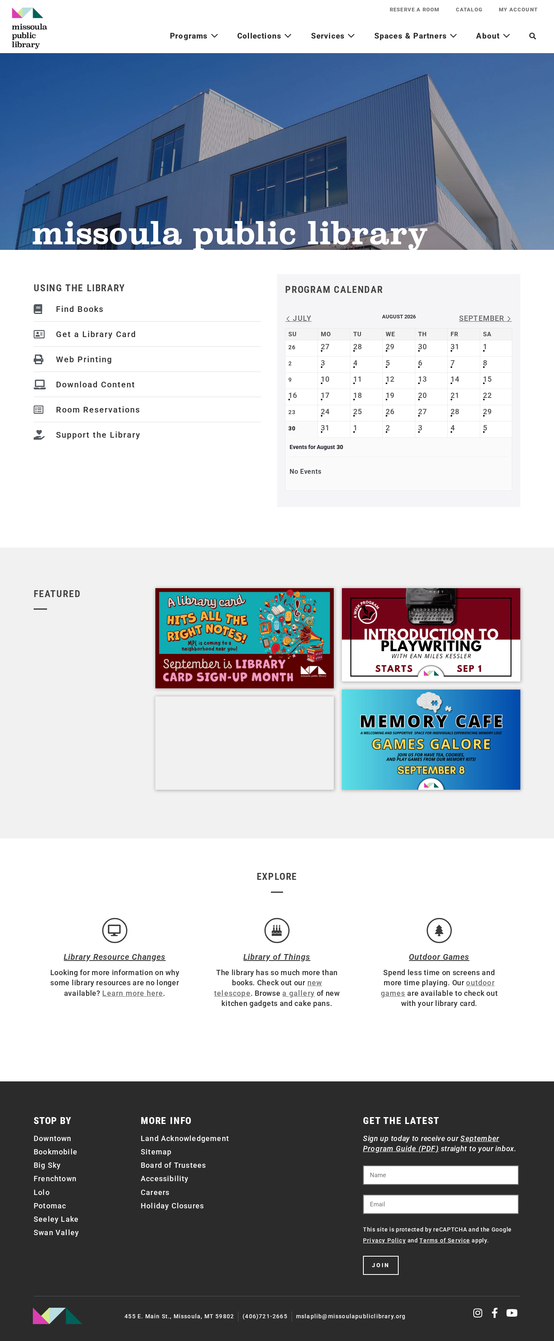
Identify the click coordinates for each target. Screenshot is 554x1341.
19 (390, 395)
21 (455, 395)
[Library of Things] (277, 930)
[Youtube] (512, 1313)
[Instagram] (478, 1313)
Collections (260, 36)
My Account (518, 9)
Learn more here (132, 993)
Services (329, 36)
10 (325, 379)
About (489, 36)
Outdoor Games (439, 957)
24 (325, 411)
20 (422, 395)
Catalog (469, 9)
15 (487, 379)
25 (357, 411)
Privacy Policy (384, 1240)
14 (455, 379)
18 (357, 395)
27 (325, 346)
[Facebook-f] (495, 1313)
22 (487, 395)
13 (422, 379)
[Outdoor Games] (439, 930)
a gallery (298, 993)
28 (357, 346)
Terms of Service (444, 1240)
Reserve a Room (415, 9)
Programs (190, 36)
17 (325, 395)
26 (390, 411)
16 (292, 395)
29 (390, 346)
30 (422, 346)
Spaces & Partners (412, 36)
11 (357, 379)
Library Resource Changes (114, 957)
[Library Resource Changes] (114, 930)
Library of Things (276, 957)
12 (390, 379)
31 (455, 346)
